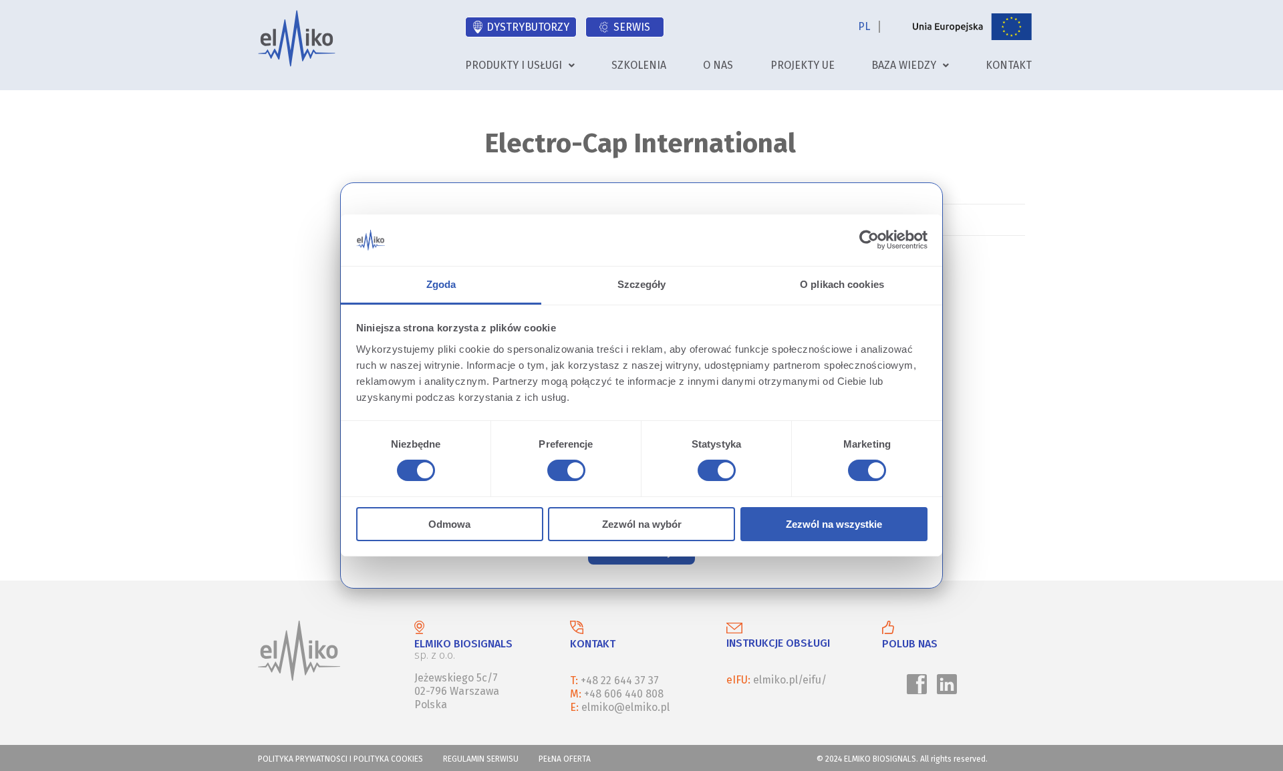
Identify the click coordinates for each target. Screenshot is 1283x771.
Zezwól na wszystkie (834, 524)
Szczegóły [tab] (641, 284)
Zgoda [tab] (441, 284)
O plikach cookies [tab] (842, 284)
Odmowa (449, 524)
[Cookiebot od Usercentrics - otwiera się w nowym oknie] (869, 240)
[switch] (564, 472)
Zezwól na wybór (642, 524)
